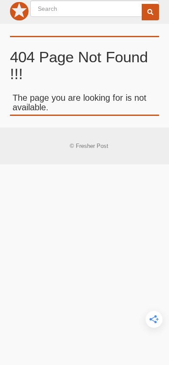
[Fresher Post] (19, 13)
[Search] (150, 12)
